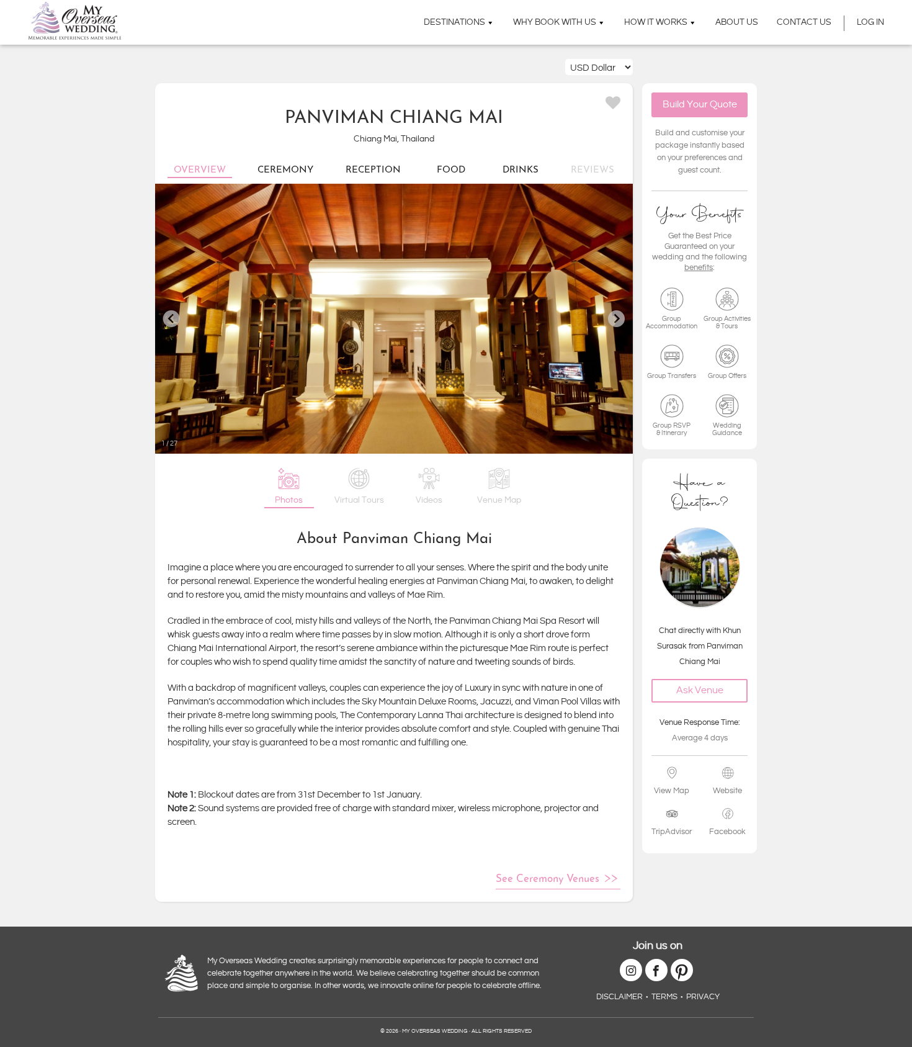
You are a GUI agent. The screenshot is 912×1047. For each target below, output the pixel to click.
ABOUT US (736, 22)
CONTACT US (804, 22)
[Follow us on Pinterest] (682, 970)
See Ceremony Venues (547, 879)
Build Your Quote (700, 104)
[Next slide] (616, 318)
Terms (664, 996)
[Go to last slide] (171, 318)
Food (451, 170)
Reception (373, 170)
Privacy (703, 996)
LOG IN (870, 22)
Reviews (592, 170)
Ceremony (285, 170)
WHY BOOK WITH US (554, 22)
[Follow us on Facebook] (656, 970)
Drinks (521, 170)
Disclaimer (619, 996)
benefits (698, 267)
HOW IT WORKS (655, 22)
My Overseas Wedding (75, 20)
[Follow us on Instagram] (631, 970)
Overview (200, 170)
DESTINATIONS (454, 22)
